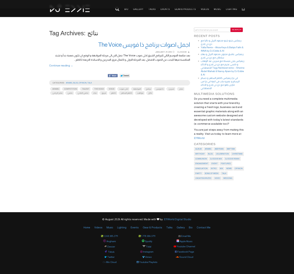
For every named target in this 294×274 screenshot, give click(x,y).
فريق (104, 93)
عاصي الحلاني (83, 93)
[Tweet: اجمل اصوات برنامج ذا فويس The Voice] (125, 75)
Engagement (201, 163)
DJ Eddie (182, 52)
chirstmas (237, 154)
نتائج (150, 93)
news (229, 168)
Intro (214, 168)
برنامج (148, 89)
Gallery (138, 9)
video (217, 178)
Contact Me (203, 227)
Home (87, 227)
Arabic (69, 83)
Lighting (231, 9)
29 (166, 52)
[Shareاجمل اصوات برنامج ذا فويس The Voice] (113, 76)
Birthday (200, 154)
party (198, 173)
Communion (201, 159)
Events (165, 9)
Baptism (231, 149)
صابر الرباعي (57, 93)
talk (89, 83)
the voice (99, 89)
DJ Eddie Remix (232, 159)
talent (85, 89)
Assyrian (219, 149)
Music (217, 9)
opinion (83, 83)
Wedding (227, 178)
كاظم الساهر (126, 93)
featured (226, 163)
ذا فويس (160, 89)
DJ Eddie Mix (216, 159)
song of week (211, 173)
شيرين (171, 89)
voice (111, 89)
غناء (95, 93)
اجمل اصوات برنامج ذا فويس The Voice (144, 44)
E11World (199, 138)
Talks (152, 9)
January (160, 52)
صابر (181, 89)
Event (214, 163)
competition (70, 89)
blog (75, 83)
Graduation (201, 168)
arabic (55, 89)
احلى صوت (123, 89)
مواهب (140, 93)
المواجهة (137, 89)
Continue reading (61, 65)
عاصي (70, 93)
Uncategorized (203, 178)
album (198, 149)
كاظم (113, 93)
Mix (221, 168)
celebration (222, 154)
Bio (126, 9)
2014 (170, 52)
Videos (205, 9)
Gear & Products (185, 9)
